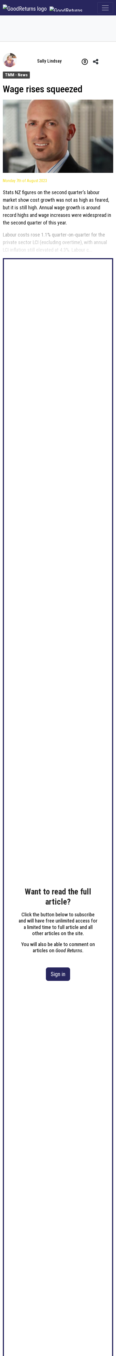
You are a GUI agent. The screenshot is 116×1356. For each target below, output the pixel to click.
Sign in (58, 974)
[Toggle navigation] (105, 7)
